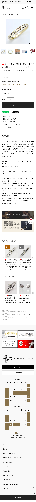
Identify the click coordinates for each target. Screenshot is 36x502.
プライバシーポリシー (9, 488)
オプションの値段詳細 (9, 121)
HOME (3, 13)
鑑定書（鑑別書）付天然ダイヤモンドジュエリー (15, 318)
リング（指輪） (9, 13)
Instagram (19, 373)
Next (34, 31)
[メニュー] (32, 7)
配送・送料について (8, 475)
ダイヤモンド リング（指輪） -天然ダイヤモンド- (11, 14)
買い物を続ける (7, 127)
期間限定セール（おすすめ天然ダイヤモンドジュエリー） (13, 311)
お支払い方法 (6, 471)
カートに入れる (19, 105)
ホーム (5, 444)
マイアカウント (7, 466)
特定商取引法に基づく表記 (10, 119)
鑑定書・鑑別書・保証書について (12, 458)
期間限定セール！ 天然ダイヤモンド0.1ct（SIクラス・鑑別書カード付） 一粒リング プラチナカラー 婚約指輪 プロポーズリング (24, 261)
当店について (6, 449)
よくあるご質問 (7, 462)
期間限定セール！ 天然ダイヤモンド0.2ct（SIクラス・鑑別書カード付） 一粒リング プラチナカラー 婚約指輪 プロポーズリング (11, 261)
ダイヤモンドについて (9, 453)
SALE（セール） (9, 310)
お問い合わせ (18, 367)
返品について (6, 116)
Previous (2, 258)
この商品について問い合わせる (11, 124)
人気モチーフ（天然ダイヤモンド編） (13, 314)
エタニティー (25, 314)
